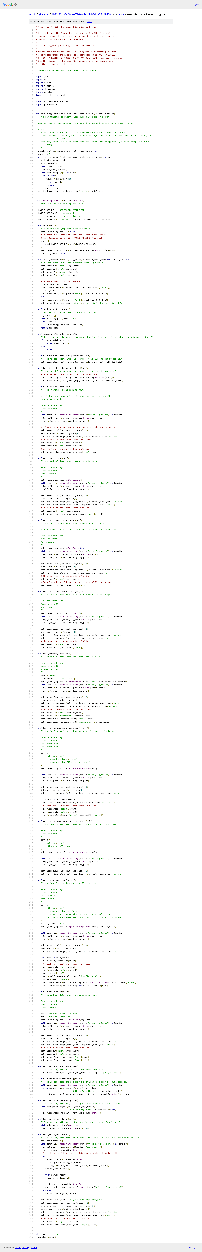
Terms (34, 1247)
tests (121, 14)
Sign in (196, 4)
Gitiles (18, 1247)
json (196, 1247)
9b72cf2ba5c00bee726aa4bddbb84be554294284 (81, 14)
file (89, 21)
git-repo (43, 14)
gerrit (32, 14)
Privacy (25, 1247)
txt (189, 1247)
